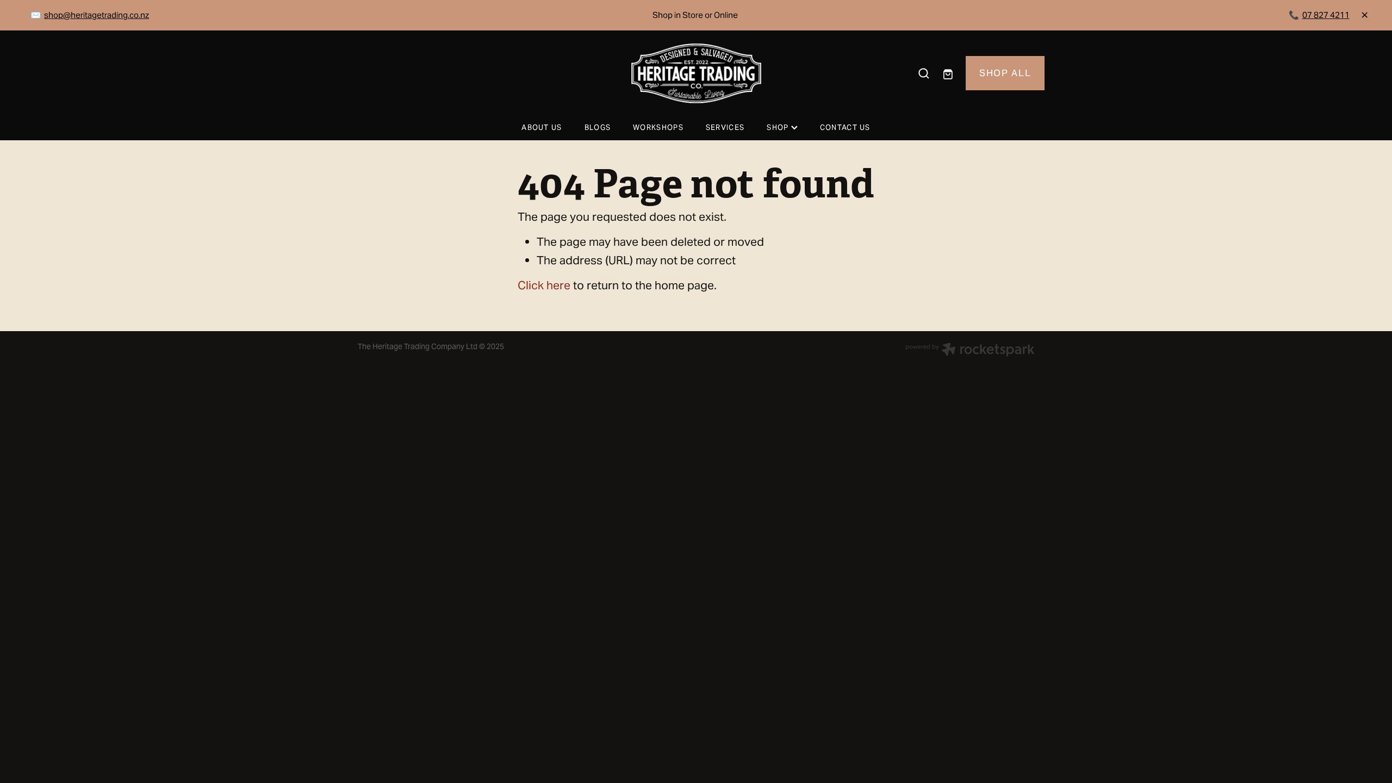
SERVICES (725, 127)
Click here (544, 285)
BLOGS (598, 127)
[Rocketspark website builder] (970, 350)
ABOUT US (541, 127)
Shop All (1005, 73)
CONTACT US (845, 127)
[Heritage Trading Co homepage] (695, 73)
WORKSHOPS (658, 127)
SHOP (779, 127)
